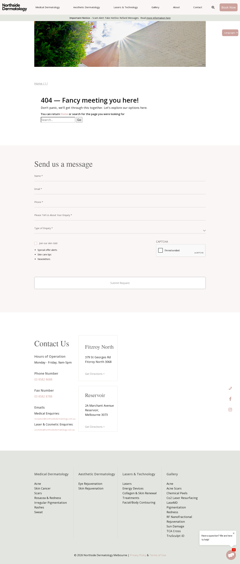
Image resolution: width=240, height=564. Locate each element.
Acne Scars (174, 488)
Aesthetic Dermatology (86, 7)
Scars (38, 493)
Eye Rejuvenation (90, 484)
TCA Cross (174, 531)
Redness (172, 512)
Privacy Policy (138, 555)
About (176, 7)
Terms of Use (157, 555)
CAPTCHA (162, 241)
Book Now (228, 7)
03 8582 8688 (43, 379)
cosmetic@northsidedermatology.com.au (54, 429)
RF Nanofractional (179, 517)
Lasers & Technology (126, 7)
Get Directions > (95, 374)
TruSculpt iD (175, 536)
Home (38, 83)
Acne (37, 484)
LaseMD (172, 503)
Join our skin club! (48, 243)
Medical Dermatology (47, 7)
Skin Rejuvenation (90, 488)
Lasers (127, 484)
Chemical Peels (177, 493)
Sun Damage (175, 526)
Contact (197, 7)
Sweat (38, 512)
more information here (158, 17)
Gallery (156, 7)
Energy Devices (133, 488)
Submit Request (120, 283)
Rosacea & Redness (47, 498)
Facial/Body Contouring (138, 502)
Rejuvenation (176, 521)
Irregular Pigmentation (50, 503)
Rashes (39, 507)
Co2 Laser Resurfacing (182, 498)
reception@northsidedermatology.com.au (55, 418)
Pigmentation (176, 507)
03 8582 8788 (43, 396)
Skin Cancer (42, 488)
